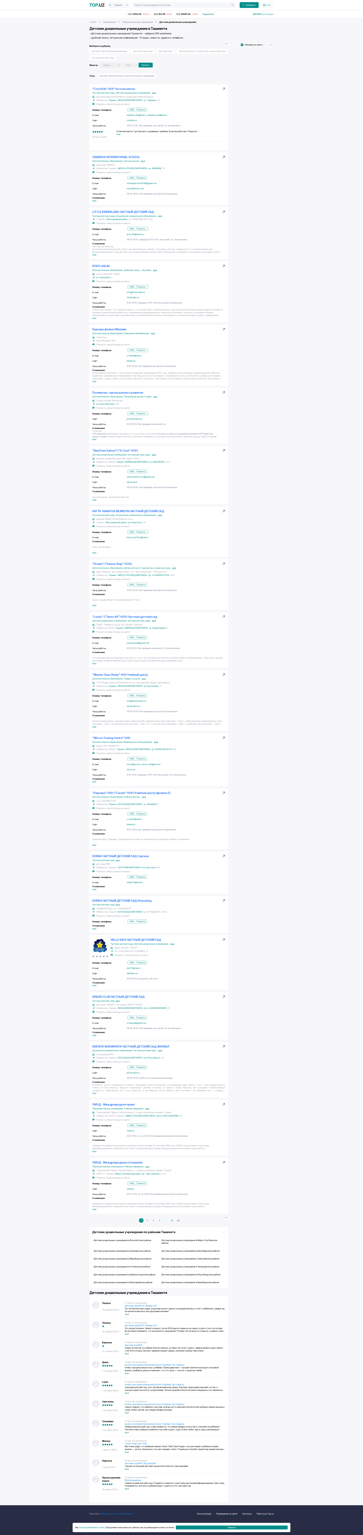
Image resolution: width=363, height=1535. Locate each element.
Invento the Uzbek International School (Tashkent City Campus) (154, 1365)
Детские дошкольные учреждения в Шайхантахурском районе (124, 1274)
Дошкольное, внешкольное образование (136, 216)
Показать (141, 109)
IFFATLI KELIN (101, 266)
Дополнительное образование (108, 161)
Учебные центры (132, 797)
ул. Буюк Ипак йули (105, 404)
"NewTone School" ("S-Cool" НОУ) (115, 450)
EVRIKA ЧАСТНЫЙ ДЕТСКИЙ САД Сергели (120, 856)
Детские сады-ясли (142, 51)
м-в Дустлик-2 (149, 867)
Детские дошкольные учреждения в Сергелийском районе (190, 1258)
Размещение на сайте (226, 1513)
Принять (146, 65)
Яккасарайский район (117, 219)
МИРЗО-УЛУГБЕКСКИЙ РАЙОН (132, 168)
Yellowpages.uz (126, 1513)
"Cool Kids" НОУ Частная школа (113, 89)
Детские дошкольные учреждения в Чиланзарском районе (190, 1266)
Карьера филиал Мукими (109, 329)
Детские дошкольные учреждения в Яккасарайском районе (123, 1282)
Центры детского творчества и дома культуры (202, 51)
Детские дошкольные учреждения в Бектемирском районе (190, 1251)
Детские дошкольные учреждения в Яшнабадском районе (190, 1282)
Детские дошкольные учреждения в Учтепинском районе (122, 1266)
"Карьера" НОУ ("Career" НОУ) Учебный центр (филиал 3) (131, 793)
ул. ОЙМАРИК (155, 168)
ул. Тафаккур (150, 100)
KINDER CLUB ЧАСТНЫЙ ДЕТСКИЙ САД (118, 996)
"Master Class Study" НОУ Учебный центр (120, 674)
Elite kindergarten (133, 1480)
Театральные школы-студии (138, 396)
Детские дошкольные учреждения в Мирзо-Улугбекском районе (189, 1241)
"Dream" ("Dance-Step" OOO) (112, 564)
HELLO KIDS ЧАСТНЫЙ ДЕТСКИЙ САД (136, 939)
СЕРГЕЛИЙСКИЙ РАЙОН (129, 867)
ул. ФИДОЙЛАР (157, 462)
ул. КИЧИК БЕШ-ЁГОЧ (162, 749)
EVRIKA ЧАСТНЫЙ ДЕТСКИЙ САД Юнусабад (122, 900)
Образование (109, 22)
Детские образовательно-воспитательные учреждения (127, 76)
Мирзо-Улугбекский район (128, 1174)
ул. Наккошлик (103, 277)
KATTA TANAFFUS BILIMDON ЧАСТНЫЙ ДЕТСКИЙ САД (128, 511)
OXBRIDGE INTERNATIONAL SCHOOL (116, 157)
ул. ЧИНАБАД (150, 804)
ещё (154, 93)
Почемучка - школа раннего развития (117, 392)
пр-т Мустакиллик (151, 1174)
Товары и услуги (132, 678)
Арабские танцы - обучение (138, 270)
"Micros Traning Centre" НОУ (111, 738)
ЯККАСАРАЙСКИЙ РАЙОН (130, 100)
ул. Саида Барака (157, 628)
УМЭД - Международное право (113, 1104)
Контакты (247, 1513)
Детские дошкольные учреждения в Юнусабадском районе (190, 1274)
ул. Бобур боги (135, 522)
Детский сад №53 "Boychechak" (140, 1463)
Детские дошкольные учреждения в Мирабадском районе (122, 1258)
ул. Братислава (151, 686)
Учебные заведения (134, 1108)
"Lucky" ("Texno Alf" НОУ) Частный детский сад (124, 616)
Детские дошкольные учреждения (133, 93)
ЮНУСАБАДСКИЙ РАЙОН (130, 804)
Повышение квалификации (137, 333)
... (165, 1220)
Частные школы (132, 161)
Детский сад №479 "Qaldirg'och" (141, 1306)
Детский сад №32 (133, 1345)
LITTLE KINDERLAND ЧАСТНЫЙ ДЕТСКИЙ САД (123, 212)
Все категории (204, 1513)
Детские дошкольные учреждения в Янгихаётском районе (122, 1240)
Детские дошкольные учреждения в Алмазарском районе (122, 1251)
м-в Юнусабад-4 (152, 1057)
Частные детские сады (103, 58)
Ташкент (112, 100)
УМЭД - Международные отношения (117, 1162)
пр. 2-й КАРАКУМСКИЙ (155, 1008)
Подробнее (208, 14)
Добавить (251, 5)
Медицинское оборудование (138, 742)
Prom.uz (114, 1513)
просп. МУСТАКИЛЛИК (167, 1116)
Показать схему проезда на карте (113, 104)
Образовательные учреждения (137, 22)
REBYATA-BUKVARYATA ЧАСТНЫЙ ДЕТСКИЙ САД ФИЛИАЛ (130, 1046)
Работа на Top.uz (265, 1513)
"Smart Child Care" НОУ (136, 1443)
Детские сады (166, 51)
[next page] (178, 1220)
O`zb (268, 5)
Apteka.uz (105, 1513)
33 (172, 1220)
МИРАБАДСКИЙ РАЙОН (136, 462)
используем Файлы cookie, (92, 1527)
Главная (92, 22)
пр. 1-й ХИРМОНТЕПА (158, 575)
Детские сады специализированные (109, 51)
